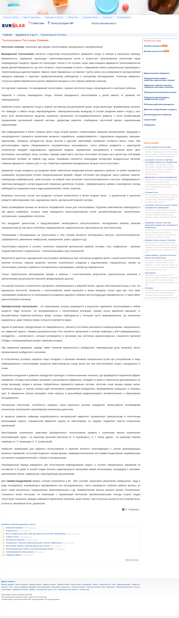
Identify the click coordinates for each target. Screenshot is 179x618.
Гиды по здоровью (31, 17)
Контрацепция (86, 584)
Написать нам (84, 589)
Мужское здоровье (7, 584)
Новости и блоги (11, 17)
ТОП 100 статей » (132, 560)
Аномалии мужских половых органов (19, 552)
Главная (7, 34)
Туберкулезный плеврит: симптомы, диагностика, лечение (159, 79)
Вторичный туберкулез (14, 528)
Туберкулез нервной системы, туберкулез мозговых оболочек (158, 86)
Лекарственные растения (124, 587)
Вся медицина (123, 17)
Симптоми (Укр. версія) (44, 589)
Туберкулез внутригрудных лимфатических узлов (156, 98)
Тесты (11, 587)
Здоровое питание (63, 584)
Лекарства (73, 17)
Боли (103, 587)
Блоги (114, 584)
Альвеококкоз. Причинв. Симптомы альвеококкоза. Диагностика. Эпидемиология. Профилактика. (162, 225)
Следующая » (134, 509)
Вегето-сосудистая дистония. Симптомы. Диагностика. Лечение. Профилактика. (36, 534)
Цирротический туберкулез (156, 73)
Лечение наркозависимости (103, 23)
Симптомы (107, 17)
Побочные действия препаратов (159, 104)
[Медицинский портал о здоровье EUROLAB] (13, 29)
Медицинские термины (20, 589)
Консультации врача (44, 587)
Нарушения (110, 587)
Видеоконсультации (123, 584)
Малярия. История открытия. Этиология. (160, 240)
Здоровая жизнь (90, 17)
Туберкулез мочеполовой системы (160, 92)
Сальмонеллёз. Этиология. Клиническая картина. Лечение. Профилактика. (34, 543)
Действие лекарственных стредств (160, 109)
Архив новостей (105, 584)
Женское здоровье (21, 584)
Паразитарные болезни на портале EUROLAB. (16, 594)
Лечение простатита (153, 51)
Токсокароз (149, 288)
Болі (55, 589)
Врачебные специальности (61, 587)
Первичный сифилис (13, 555)
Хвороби (32, 589)
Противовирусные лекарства (157, 114)
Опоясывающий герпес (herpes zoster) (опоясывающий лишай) (29, 549)
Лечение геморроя (152, 46)
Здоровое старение (49, 584)
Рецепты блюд (75, 584)
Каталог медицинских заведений (25, 587)
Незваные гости (12, 531)
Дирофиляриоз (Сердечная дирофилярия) (161, 177)
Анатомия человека (78, 587)
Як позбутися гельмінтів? (15, 540)
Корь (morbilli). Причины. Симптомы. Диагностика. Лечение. (28, 546)
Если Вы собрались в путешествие (158, 147)
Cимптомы (37, 23)
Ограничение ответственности (68, 589)
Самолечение (150, 120)
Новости (95, 584)
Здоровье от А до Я (54, 17)
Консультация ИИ (62, 23)
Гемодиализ (149, 125)
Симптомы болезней (93, 587)
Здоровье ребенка (35, 584)
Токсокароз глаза (151, 192)
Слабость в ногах (12, 537)
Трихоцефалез (150, 273)
